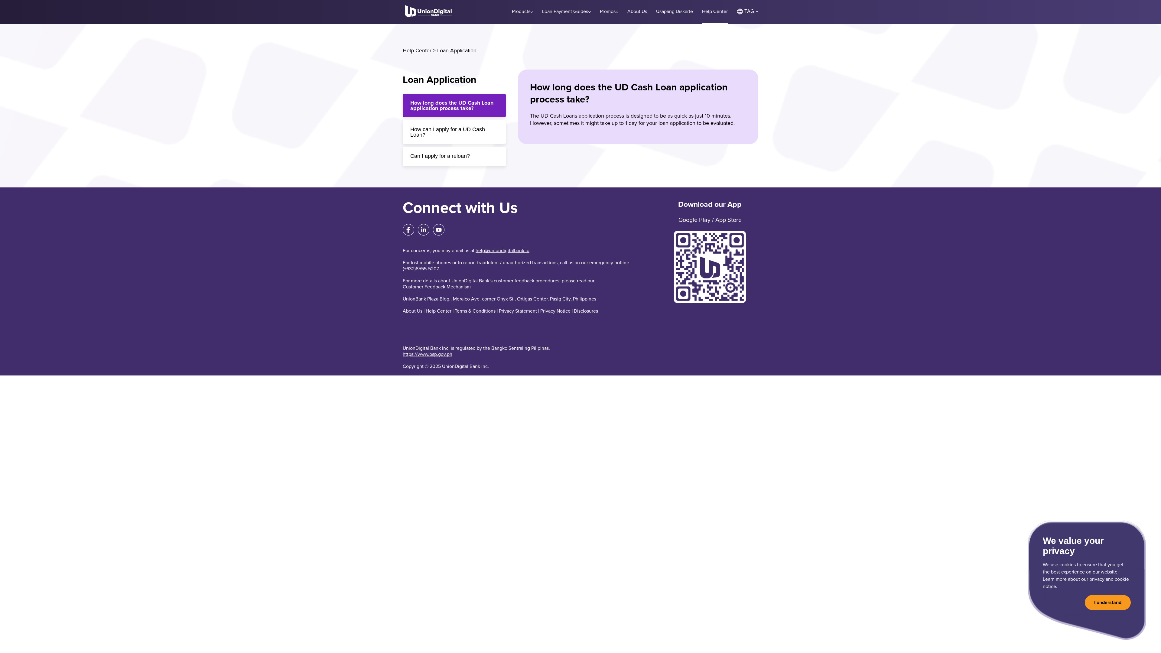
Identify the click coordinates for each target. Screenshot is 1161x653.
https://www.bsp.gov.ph (427, 354)
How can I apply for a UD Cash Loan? (447, 132)
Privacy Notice (555, 311)
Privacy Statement (518, 311)
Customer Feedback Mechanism (437, 287)
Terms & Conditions (475, 311)
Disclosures (586, 311)
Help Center (417, 50)
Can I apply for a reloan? (440, 156)
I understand (1107, 602)
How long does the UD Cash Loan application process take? (451, 105)
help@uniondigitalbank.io (502, 251)
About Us (412, 311)
